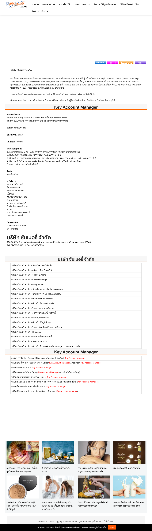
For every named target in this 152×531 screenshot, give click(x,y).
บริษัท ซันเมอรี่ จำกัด (76, 259)
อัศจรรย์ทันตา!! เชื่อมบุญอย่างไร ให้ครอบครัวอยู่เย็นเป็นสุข (92, 504)
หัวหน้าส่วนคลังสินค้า (42, 265)
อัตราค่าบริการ (40, 11)
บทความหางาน (82, 4)
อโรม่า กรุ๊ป (16, 358)
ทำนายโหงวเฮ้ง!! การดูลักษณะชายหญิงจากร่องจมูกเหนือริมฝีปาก (92, 469)
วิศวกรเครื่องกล (39, 275)
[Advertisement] (76, 39)
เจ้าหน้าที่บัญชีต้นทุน (41, 322)
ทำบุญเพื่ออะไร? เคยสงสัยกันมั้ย (126, 468)
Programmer (38, 284)
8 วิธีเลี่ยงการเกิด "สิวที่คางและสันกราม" (56, 469)
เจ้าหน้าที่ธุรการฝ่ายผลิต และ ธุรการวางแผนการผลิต (56, 346)
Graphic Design (39, 279)
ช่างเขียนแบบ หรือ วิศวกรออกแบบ (48, 289)
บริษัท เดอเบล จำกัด (20, 367)
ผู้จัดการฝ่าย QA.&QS (42, 270)
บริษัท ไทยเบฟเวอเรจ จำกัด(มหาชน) (27, 377)
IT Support (37, 332)
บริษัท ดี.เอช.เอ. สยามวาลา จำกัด (26, 382)
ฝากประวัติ (64, 4)
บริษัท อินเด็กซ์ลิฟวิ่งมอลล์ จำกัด (25, 363)
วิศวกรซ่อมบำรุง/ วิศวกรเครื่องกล (47, 327)
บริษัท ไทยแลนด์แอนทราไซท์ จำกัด (27, 386)
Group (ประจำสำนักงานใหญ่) (56, 372)
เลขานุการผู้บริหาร (41, 317)
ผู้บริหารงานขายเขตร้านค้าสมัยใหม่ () (71, 382)
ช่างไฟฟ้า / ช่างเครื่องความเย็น (46, 294)
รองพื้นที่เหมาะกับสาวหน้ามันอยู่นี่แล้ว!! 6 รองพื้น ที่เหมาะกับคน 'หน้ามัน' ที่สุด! (21, 506)
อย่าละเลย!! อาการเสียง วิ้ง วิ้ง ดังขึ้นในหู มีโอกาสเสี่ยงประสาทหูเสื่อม (22, 469)
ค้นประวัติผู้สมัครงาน (105, 4)
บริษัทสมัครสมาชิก (129, 4)
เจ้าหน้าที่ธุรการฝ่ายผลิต (43, 303)
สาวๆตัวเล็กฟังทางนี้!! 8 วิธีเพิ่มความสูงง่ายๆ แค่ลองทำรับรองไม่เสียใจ (129, 504)
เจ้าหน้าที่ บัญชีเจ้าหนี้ (42, 336)
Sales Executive (39, 341)
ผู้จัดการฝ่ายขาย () (59, 391)
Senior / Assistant (72, 363)
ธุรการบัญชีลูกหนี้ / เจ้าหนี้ (44, 313)
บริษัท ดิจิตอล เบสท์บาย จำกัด (24, 391)
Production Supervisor (42, 298)
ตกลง (112, 527)
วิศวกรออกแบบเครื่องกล (43, 308)
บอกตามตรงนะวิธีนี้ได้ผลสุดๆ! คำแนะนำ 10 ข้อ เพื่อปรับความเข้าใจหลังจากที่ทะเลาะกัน (57, 506)
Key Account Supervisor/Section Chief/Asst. (54, 358)
